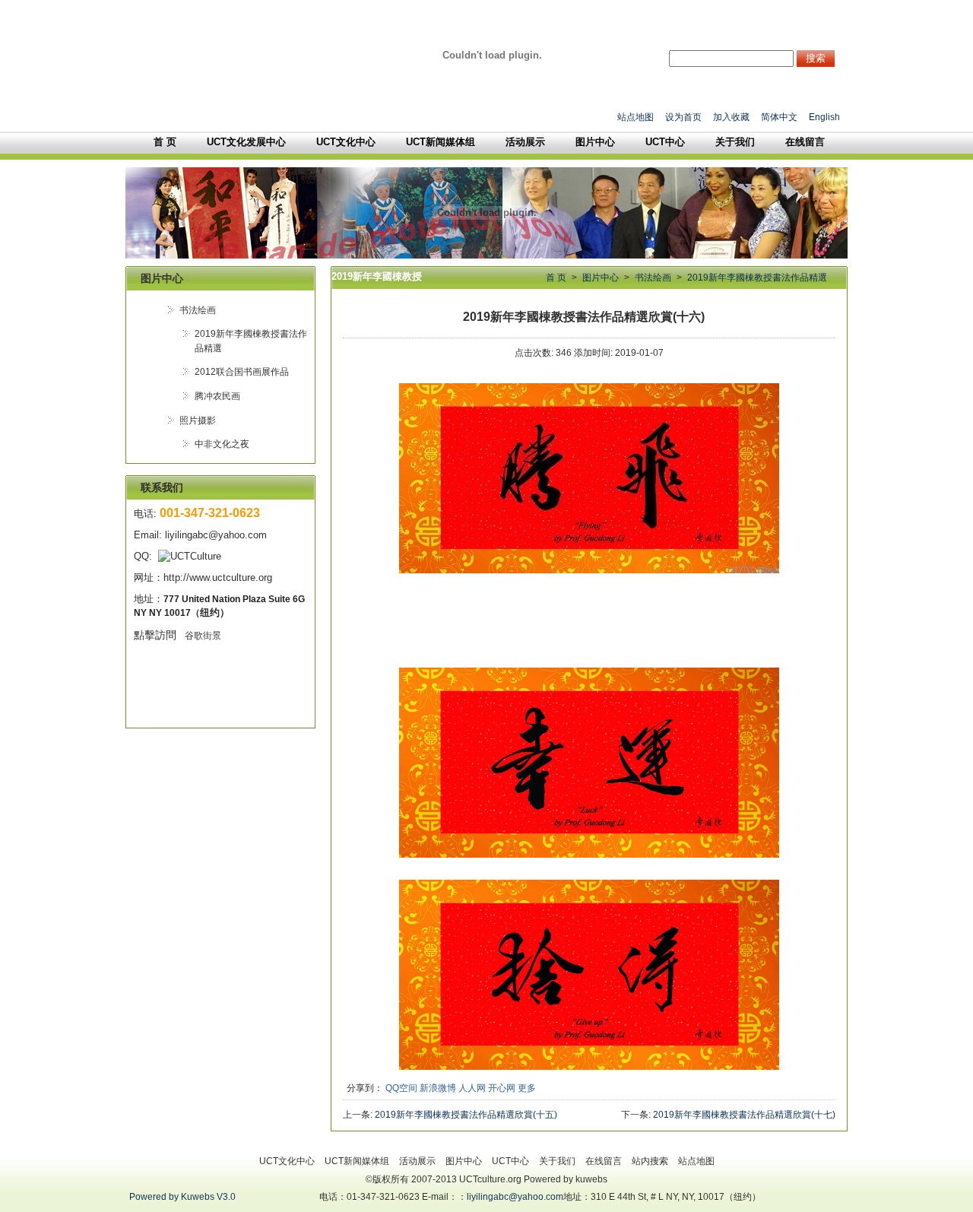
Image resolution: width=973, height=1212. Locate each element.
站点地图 (635, 117)
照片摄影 (197, 420)
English (824, 117)
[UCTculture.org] (492, 55)
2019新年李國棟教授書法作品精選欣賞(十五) (466, 1114)
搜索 (816, 58)
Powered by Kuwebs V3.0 (182, 1196)
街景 (201, 635)
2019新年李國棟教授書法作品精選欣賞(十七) (744, 1114)
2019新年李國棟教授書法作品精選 (757, 277)
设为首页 (683, 117)
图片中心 (600, 277)
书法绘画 (197, 310)
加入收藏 (731, 117)
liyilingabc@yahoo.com (515, 1196)
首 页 (556, 277)
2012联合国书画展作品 (242, 371)
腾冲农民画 (217, 396)
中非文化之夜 (222, 444)
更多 (527, 1088)
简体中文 (779, 117)
